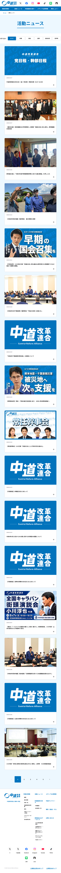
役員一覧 (26, 802)
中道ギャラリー (38, 839)
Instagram (34, 852)
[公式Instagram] (32, 3)
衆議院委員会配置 (27, 806)
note (35, 861)
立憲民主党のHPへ (36, 868)
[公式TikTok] (44, 3)
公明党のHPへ (50, 868)
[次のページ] (49, 779)
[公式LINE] (50, 3)
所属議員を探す (39, 801)
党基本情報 (27, 794)
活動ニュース (39, 794)
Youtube (43, 852)
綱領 (25, 797)
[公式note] (56, 3)
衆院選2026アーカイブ (39, 818)
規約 (25, 809)
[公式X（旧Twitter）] (20, 3)
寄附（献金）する (51, 809)
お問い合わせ (50, 818)
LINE (26, 861)
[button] (6, 8)
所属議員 (37, 805)
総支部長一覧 (38, 808)
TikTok (51, 852)
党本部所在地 (27, 819)
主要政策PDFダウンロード (38, 827)
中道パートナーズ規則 (27, 812)
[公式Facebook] (26, 3)
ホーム (4, 12)
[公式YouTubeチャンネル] (38, 3)
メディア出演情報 (51, 794)
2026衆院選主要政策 (39, 823)
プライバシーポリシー (27, 816)
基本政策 (26, 800)
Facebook (26, 852)
